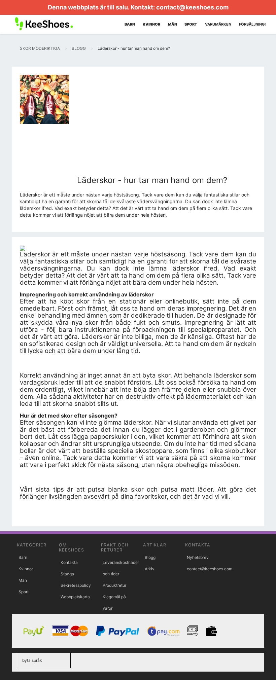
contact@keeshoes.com (192, 7)
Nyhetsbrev (198, 557)
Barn (23, 557)
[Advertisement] (152, 125)
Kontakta (69, 562)
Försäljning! (252, 24)
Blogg (150, 557)
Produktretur (114, 585)
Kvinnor (26, 568)
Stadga (67, 573)
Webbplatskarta (75, 596)
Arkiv (149, 568)
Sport (24, 591)
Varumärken (218, 24)
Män (23, 580)
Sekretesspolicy (76, 585)
